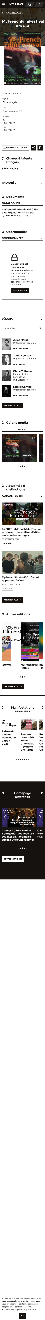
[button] (33, 438)
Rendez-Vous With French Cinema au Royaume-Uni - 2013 (27, 742)
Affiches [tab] (22, 429)
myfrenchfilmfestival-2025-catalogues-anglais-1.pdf (20, 211)
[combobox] (22, 328)
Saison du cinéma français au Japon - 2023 (9, 737)
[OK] (22, 1316)
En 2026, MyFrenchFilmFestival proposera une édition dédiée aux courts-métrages (21, 532)
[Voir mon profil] (39, 4)
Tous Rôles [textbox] (10, 328)
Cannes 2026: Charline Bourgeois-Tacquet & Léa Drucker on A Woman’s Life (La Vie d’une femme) (18, 835)
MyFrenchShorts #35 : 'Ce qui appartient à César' (20, 579)
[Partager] (33, 147)
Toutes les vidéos (13, 859)
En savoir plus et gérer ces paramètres (19, 1309)
